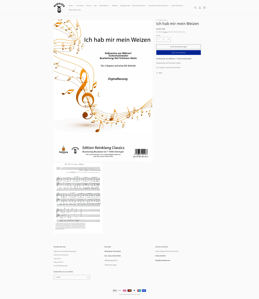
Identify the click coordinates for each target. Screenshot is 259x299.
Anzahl (158, 35)
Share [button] (160, 73)
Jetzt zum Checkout (179, 52)
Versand (165, 32)
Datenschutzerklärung (61, 255)
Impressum (57, 258)
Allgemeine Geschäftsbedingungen (65, 251)
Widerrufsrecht (58, 262)
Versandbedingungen (61, 265)
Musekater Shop (126, 294)
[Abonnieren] (87, 277)
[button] (71, 5)
